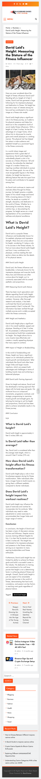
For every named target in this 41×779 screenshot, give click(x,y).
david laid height (20, 594)
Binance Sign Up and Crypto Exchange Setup (25, 660)
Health (9, 708)
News (9, 713)
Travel (9, 722)
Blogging (10, 694)
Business (9, 42)
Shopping (10, 717)
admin (10, 64)
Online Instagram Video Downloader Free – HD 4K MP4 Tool (25, 644)
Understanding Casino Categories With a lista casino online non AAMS (21, 761)
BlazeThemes (27, 773)
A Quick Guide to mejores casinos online (19, 742)
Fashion (10, 704)
